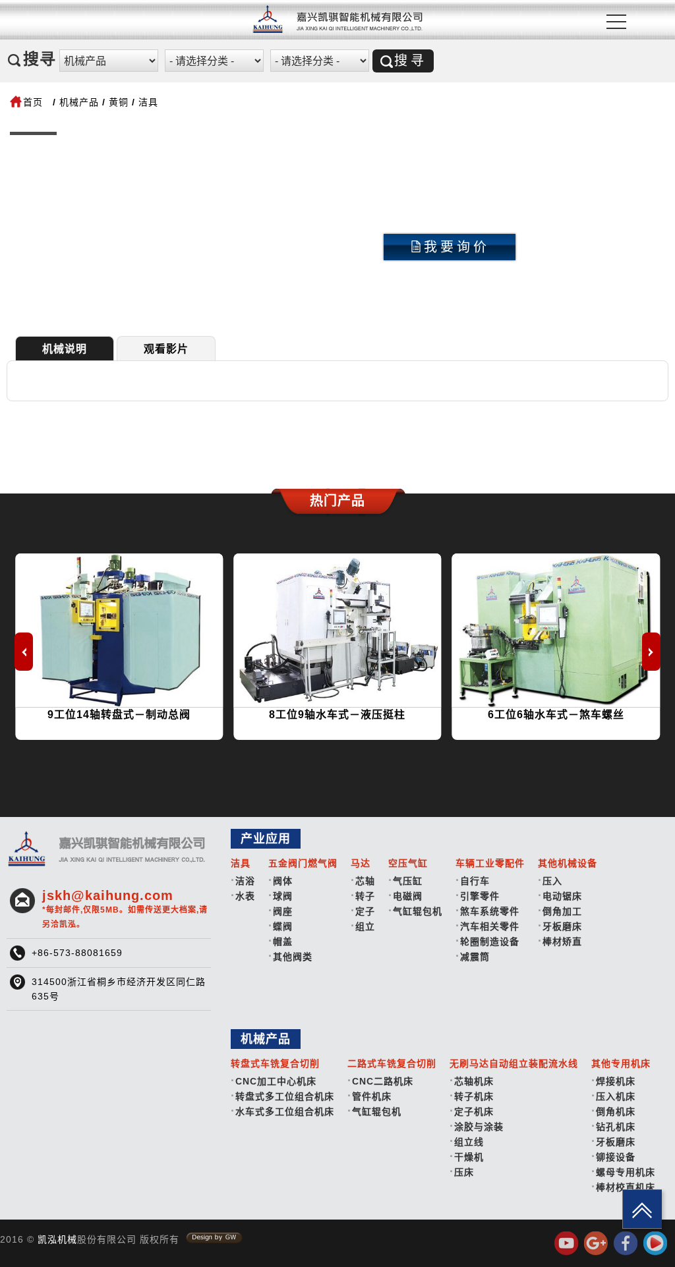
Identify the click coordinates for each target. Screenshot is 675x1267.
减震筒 (475, 956)
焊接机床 (615, 1081)
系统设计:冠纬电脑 (214, 1238)
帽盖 (283, 941)
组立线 (469, 1142)
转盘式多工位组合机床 (284, 1096)
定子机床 (474, 1111)
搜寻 (410, 60)
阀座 (283, 911)
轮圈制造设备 (489, 941)
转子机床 (474, 1096)
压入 (552, 881)
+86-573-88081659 (77, 952)
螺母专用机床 (625, 1172)
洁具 (148, 102)
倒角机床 (615, 1111)
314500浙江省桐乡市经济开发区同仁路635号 (119, 988)
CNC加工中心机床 (275, 1081)
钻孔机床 (615, 1126)
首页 (33, 102)
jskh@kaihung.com (125, 908)
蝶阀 (283, 926)
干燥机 (469, 1157)
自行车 (475, 881)
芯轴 (365, 881)
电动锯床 (562, 896)
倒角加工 (562, 911)
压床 (464, 1172)
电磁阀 (408, 896)
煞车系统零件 (489, 911)
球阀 (283, 896)
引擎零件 (480, 896)
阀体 (283, 881)
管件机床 (372, 1096)
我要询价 (457, 247)
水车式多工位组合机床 (284, 1111)
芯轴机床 (474, 1081)
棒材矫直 (562, 941)
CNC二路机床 (382, 1081)
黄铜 (119, 102)
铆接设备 (615, 1157)
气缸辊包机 (417, 911)
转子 (365, 896)
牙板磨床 (562, 926)
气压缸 (408, 881)
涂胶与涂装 (479, 1126)
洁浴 (245, 881)
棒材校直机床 (625, 1187)
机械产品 (79, 102)
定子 (365, 911)
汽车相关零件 (489, 926)
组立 (365, 926)
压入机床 (615, 1096)
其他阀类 (292, 956)
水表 (245, 896)
